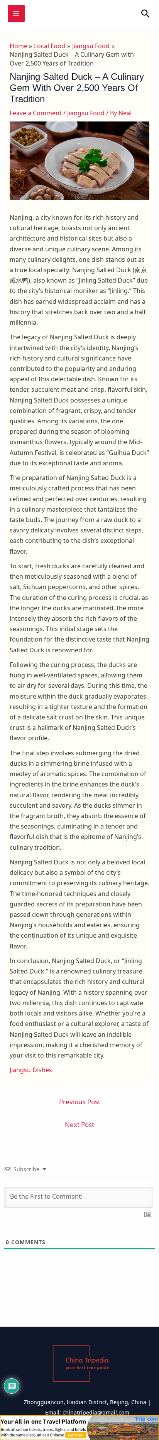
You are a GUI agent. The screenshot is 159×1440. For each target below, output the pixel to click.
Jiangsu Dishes (31, 1070)
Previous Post (79, 1101)
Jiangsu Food (86, 113)
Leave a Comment (36, 113)
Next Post (79, 1124)
